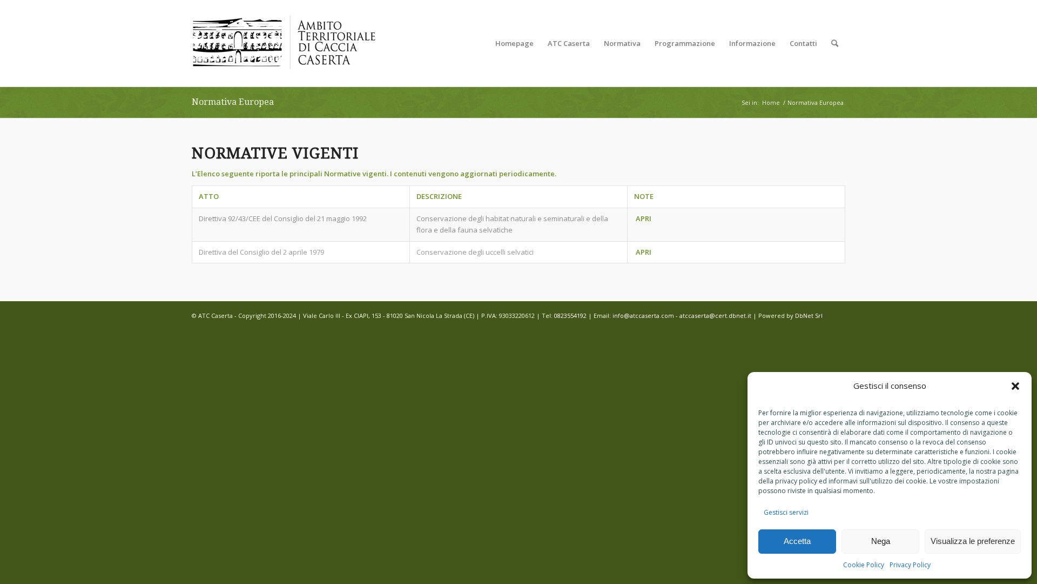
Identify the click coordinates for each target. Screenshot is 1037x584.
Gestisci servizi (786, 512)
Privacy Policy (910, 564)
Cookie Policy (863, 564)
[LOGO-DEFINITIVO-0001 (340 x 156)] (283, 43)
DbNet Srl (809, 315)
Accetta (797, 541)
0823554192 (570, 315)
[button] (1015, 386)
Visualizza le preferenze (973, 541)
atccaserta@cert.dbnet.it (715, 315)
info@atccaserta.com (643, 315)
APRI (643, 218)
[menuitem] (514, 43)
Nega (880, 541)
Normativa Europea (233, 102)
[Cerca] (834, 43)
